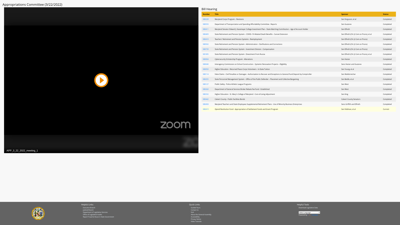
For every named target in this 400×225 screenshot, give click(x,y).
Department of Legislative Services (95, 212)
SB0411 (206, 29)
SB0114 (206, 74)
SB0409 (206, 34)
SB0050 (206, 69)
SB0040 (206, 64)
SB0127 (206, 84)
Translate (314, 215)
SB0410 (206, 39)
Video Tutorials (196, 221)
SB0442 (206, 99)
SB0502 (206, 44)
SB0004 (206, 59)
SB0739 (206, 49)
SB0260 (206, 89)
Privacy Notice (196, 219)
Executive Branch (89, 208)
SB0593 (206, 24)
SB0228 (206, 19)
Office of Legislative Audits (92, 214)
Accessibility (195, 217)
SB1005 (206, 54)
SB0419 (206, 109)
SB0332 (206, 94)
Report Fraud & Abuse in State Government (98, 217)
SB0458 (206, 104)
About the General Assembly (201, 214)
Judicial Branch (88, 210)
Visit (192, 212)
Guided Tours (195, 208)
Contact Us (195, 210)
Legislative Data (312, 208)
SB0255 (206, 79)
